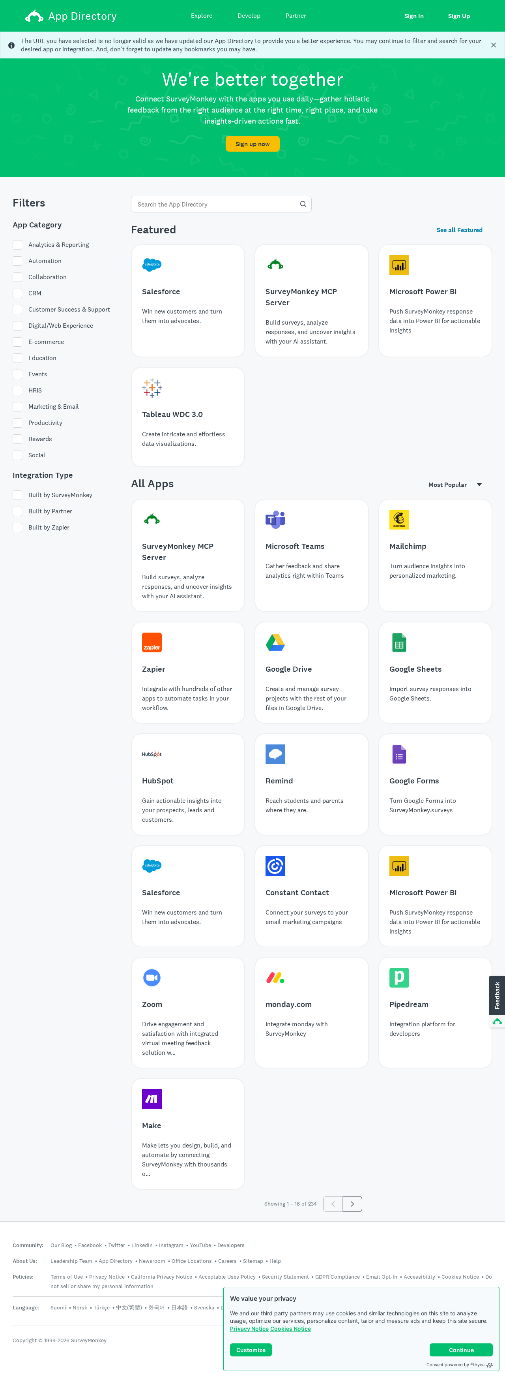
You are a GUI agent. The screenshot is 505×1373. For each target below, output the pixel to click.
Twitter (116, 1245)
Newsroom (152, 1260)
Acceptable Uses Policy (227, 1276)
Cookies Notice (290, 1328)
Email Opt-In (381, 1276)
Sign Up (459, 16)
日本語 (179, 1307)
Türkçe (102, 1307)
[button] (496, 1002)
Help (275, 1260)
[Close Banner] (493, 45)
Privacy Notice (249, 1328)
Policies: (23, 1277)
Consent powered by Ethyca (455, 1364)
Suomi (58, 1307)
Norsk (80, 1307)
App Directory (116, 1260)
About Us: (25, 1261)
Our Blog (61, 1245)
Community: (28, 1245)
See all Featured (460, 230)
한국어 (156, 1307)
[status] (252, 45)
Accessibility (419, 1276)
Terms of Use (66, 1276)
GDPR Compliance (337, 1276)
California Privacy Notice (161, 1276)
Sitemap (253, 1260)
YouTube (200, 1245)
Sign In (414, 16)
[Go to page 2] (352, 1204)
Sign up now (253, 144)
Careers (227, 1260)
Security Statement (285, 1276)
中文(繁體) (129, 1307)
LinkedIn (142, 1245)
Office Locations (192, 1260)
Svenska (204, 1307)
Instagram (171, 1245)
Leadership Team (71, 1260)
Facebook (90, 1245)
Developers (231, 1245)
